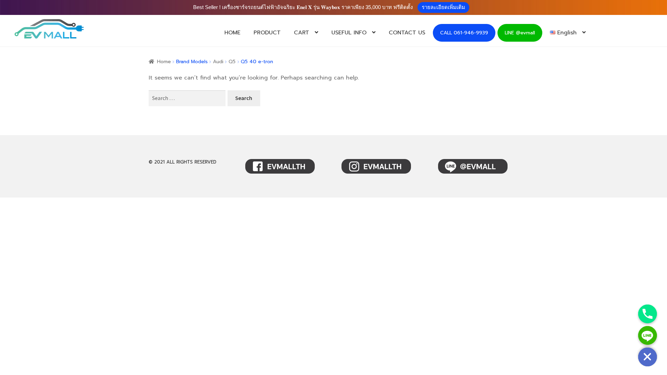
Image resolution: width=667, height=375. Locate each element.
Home (164, 61)
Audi (218, 61)
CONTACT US (407, 32)
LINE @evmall (520, 32)
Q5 (232, 61)
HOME (232, 32)
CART (301, 32)
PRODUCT (267, 32)
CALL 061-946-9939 (464, 32)
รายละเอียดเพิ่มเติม (443, 7)
